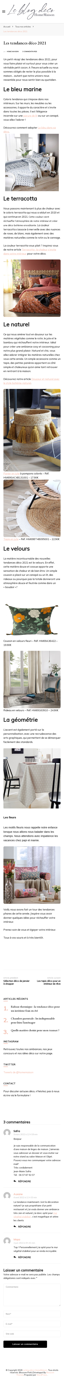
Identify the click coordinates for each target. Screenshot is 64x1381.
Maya (17, 1239)
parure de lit (30, 115)
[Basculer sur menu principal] (3, 11)
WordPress (41, 1375)
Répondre (24, 1181)
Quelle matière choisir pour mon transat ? (35, 1030)
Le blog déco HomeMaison (35, 1370)
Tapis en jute (10, 539)
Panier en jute (11, 473)
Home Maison (13, 51)
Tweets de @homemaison (18, 1072)
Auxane (18, 1194)
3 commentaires (29, 52)
